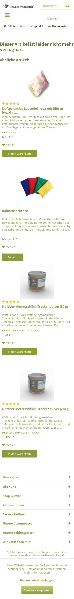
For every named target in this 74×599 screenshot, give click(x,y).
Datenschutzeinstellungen (37, 580)
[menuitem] (66, 16)
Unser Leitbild (60, 552)
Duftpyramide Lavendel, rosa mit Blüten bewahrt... (32, 110)
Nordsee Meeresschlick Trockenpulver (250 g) (35, 409)
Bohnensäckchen (15, 211)
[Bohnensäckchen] (37, 186)
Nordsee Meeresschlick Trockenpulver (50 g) (35, 307)
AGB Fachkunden (16, 552)
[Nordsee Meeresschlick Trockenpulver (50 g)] (37, 281)
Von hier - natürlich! (20, 555)
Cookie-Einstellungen (39, 552)
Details (12, 257)
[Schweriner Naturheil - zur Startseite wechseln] (18, 6)
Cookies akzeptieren (37, 590)
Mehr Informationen (37, 572)
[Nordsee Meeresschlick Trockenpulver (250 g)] (37, 384)
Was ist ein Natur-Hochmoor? (48, 555)
